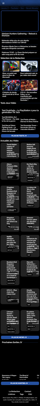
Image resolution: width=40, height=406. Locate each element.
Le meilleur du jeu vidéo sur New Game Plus (20, 3)
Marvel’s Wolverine (32, 8)
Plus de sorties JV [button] (19, 383)
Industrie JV (5, 8)
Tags (22, 394)
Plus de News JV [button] (19, 337)
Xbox (22, 8)
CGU (30, 394)
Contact (28, 391)
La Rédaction (14, 391)
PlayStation (14, 8)
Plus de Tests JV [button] (19, 136)
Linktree (11, 394)
